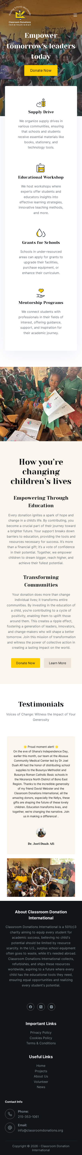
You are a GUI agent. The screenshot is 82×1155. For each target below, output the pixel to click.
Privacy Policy (41, 1032)
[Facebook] (30, 1007)
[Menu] (75, 15)
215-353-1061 (28, 1117)
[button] (41, 877)
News (41, 1087)
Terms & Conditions (41, 1043)
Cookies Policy (41, 1038)
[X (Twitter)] (41, 1007)
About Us (41, 1076)
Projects (41, 1071)
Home (40, 1066)
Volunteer (41, 1082)
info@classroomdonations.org (40, 1130)
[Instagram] (51, 1007)
